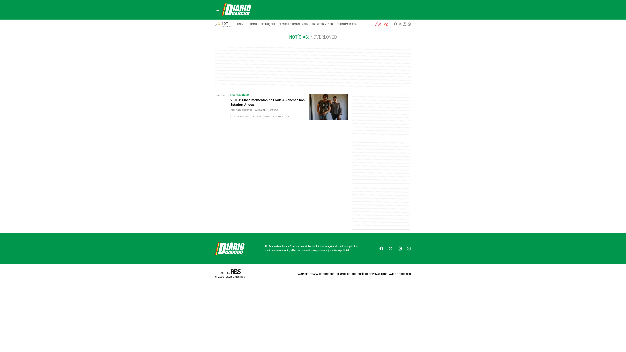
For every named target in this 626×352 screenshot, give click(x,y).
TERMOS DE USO (346, 274)
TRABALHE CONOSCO (322, 274)
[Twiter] (400, 24)
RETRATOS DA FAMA (273, 116)
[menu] (218, 10)
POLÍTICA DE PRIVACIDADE (372, 274)
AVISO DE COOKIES (400, 274)
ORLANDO (256, 116)
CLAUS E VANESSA (239, 116)
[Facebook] (395, 24)
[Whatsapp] (409, 24)
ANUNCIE (303, 274)
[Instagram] (404, 24)
